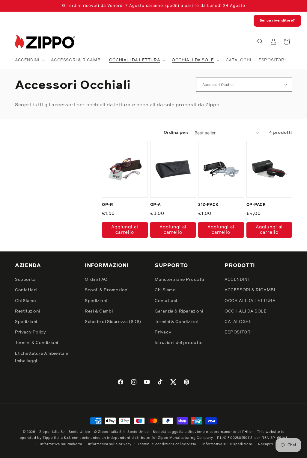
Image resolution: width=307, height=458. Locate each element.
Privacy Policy (30, 332)
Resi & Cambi (99, 311)
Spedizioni (26, 322)
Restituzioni (27, 311)
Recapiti (265, 444)
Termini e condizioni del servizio (167, 444)
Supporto (25, 279)
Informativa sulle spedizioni (227, 444)
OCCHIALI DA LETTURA (250, 301)
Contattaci (26, 290)
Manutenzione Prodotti (179, 279)
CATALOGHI (237, 322)
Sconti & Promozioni (106, 290)
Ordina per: (176, 133)
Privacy (163, 332)
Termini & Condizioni (36, 343)
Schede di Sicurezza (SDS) (113, 322)
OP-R (107, 205)
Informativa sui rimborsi (61, 444)
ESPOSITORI (238, 332)
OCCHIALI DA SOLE (246, 311)
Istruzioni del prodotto (179, 343)
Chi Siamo (25, 301)
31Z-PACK (208, 205)
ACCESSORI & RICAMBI (250, 290)
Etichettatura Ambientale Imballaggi (41, 357)
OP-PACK (256, 205)
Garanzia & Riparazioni (179, 311)
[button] (29, 60)
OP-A (155, 205)
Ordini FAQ (96, 279)
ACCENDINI (237, 279)
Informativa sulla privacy (110, 444)
